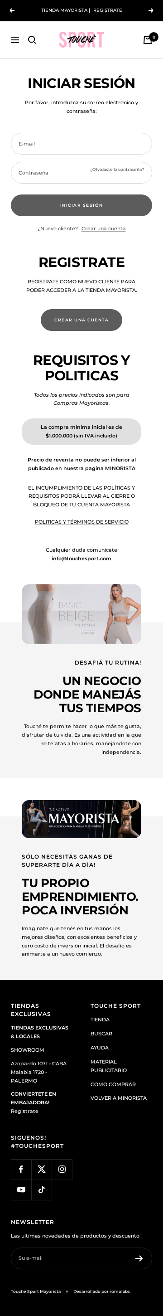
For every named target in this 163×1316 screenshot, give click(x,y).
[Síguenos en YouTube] (21, 1190)
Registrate (24, 1111)
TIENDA (100, 1019)
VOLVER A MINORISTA (119, 1098)
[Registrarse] (139, 1258)
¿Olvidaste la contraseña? (117, 169)
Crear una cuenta (104, 228)
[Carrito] (147, 40)
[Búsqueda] (32, 40)
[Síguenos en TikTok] (41, 1190)
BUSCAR (101, 1033)
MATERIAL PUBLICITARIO (109, 1066)
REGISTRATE (107, 10)
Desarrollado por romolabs (101, 1291)
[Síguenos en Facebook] (21, 1169)
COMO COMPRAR (113, 1084)
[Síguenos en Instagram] (62, 1169)
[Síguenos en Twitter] (41, 1169)
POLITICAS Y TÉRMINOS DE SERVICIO (82, 522)
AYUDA (100, 1047)
